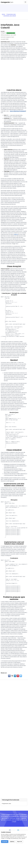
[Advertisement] (14, 75)
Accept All (4, 841)
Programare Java (11, 33)
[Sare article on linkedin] (15, 676)
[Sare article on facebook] (9, 676)
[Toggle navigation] (25, 2)
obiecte (16, 234)
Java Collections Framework (18, 111)
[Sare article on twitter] (12, 676)
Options (12, 841)
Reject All (19, 841)
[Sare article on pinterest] (18, 676)
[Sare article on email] (21, 676)
